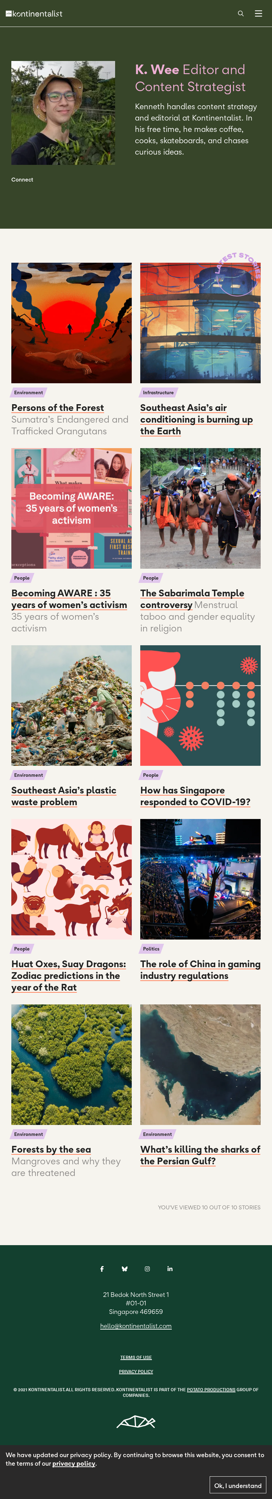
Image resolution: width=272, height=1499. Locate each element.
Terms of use (136, 1357)
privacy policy (73, 1463)
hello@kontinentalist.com (136, 1326)
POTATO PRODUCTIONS (211, 1389)
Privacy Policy (136, 1371)
